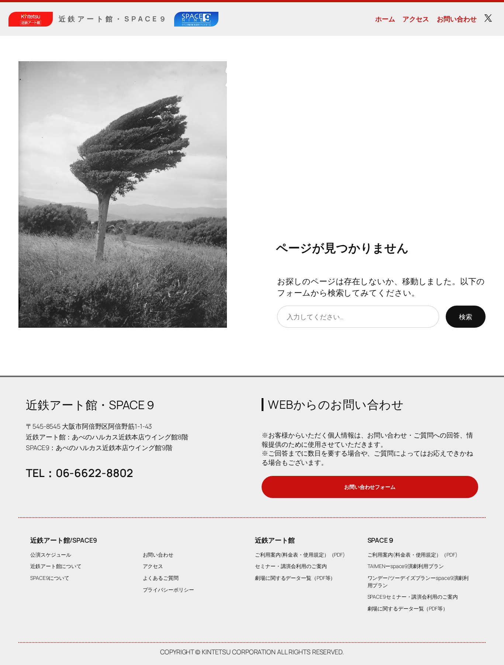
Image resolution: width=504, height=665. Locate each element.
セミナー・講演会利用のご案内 (291, 566)
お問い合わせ (456, 18)
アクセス (416, 18)
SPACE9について (49, 577)
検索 (465, 316)
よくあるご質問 (161, 577)
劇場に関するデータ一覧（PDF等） (295, 577)
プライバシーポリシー (168, 589)
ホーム (385, 18)
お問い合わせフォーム (370, 486)
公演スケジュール (50, 554)
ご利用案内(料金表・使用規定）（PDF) (300, 554)
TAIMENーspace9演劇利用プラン (405, 566)
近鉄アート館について (56, 566)
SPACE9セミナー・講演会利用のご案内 (412, 596)
